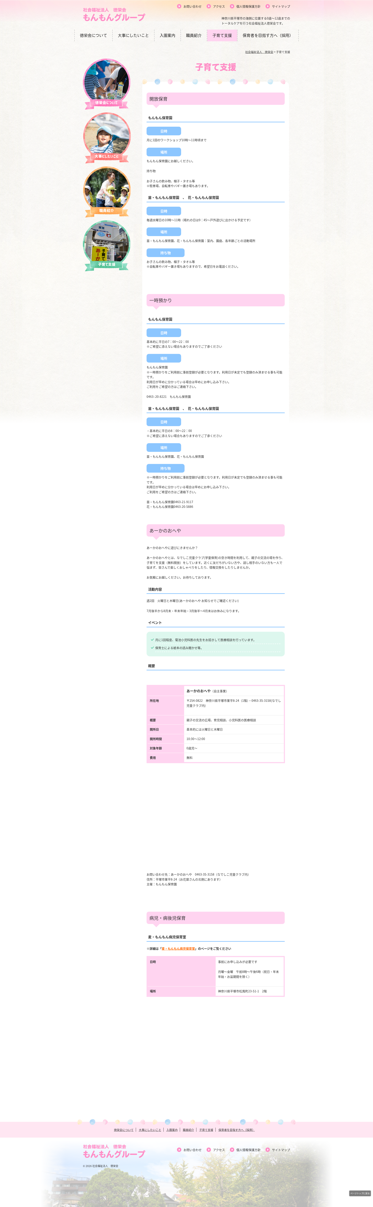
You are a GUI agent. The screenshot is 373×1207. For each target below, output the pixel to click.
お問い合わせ (192, 6)
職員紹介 (194, 35)
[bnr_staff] (107, 216)
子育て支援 (222, 35)
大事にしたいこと (133, 35)
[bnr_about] (106, 108)
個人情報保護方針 (248, 6)
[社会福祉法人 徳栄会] (114, 20)
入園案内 (167, 35)
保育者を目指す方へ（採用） (268, 35)
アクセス (219, 6)
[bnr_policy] (107, 162)
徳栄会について (93, 35)
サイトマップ (281, 6)
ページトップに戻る (360, 1193)
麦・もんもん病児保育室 (178, 948)
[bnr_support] (106, 270)
